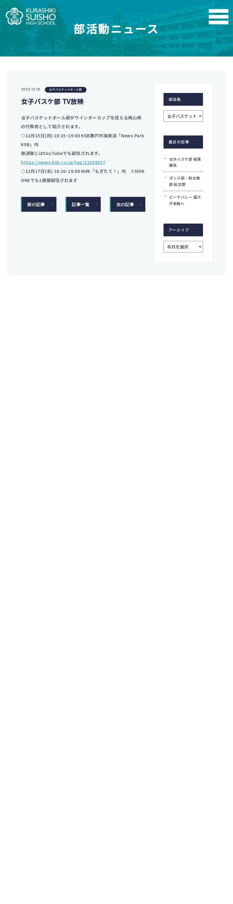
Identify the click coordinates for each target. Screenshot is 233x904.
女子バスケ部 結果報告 (185, 162)
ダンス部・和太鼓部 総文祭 (184, 181)
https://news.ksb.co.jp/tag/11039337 (63, 162)
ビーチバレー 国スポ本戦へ (185, 200)
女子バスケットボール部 (65, 89)
